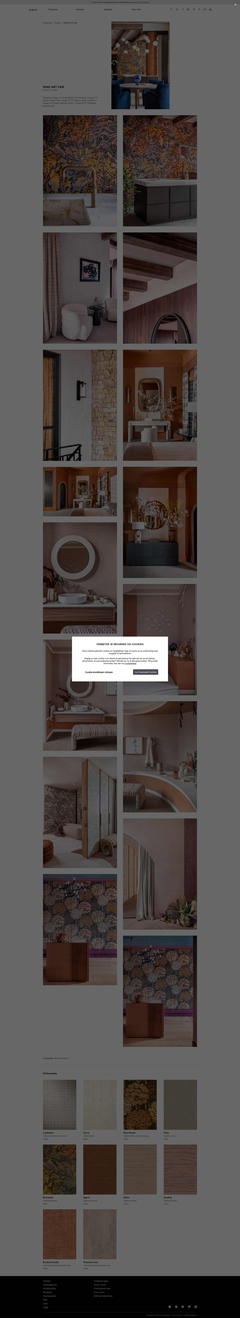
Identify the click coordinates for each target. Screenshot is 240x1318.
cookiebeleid (130, 663)
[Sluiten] (235, 4)
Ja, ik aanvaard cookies (145, 672)
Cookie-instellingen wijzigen (99, 672)
